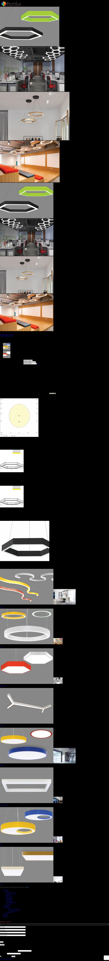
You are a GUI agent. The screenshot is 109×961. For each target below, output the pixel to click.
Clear (38, 363)
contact (5, 916)
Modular (8, 895)
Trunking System (11, 902)
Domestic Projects (14, 909)
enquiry (5, 915)
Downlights (9, 898)
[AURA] (26, 723)
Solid (1, 884)
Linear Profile (10, 892)
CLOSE (2, 944)
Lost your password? (6, 959)
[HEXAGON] (6, 357)
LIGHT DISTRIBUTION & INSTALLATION (11, 362)
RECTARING (3, 805)
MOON (2, 765)
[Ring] (31, 644)
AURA (2, 726)
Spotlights (9, 897)
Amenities (9, 904)
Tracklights (9, 899)
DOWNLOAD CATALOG (7, 334)
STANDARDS (11, 360)
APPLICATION (12, 363)
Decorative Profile (11, 894)
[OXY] (6, 350)
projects (8, 38)
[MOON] (38, 763)
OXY (1, 845)
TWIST (2, 606)
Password (3, 953)
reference (6, 906)
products (6, 891)
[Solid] (31, 882)
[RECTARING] (31, 802)
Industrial (9, 901)
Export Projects (13, 911)
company (6, 889)
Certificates (9, 912)
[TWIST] (38, 604)
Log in (13, 956)
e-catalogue (6, 905)
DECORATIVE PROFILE (7, 336)
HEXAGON (3, 686)
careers (5, 913)
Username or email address (8, 950)
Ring (1, 646)
